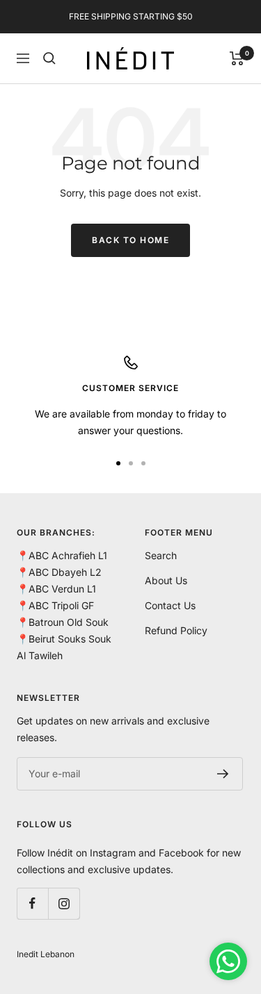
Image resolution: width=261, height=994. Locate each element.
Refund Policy (176, 630)
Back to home (130, 240)
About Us (166, 580)
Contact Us (170, 605)
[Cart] (237, 58)
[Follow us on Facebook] (32, 903)
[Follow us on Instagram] (63, 903)
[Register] (223, 774)
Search (161, 555)
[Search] (49, 58)
